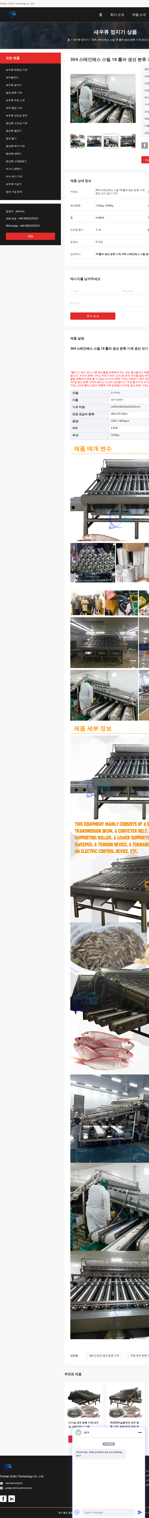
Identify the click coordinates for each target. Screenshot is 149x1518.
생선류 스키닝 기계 (16, 123)
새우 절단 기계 (14, 107)
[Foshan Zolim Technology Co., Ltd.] (11, 14)
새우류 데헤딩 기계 (16, 69)
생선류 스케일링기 (16, 161)
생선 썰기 (11, 138)
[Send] (140, 1512)
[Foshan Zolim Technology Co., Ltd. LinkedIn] (11, 1499)
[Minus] (140, 1432)
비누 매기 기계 (14, 176)
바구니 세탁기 (14, 168)
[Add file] (77, 1512)
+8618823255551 (28, 218)
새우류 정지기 (81, 39)
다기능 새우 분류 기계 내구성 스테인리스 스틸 (83, 1424)
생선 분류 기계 (14, 92)
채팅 (30, 236)
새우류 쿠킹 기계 (15, 100)
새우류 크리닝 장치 (16, 115)
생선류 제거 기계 (15, 146)
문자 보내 (93, 316)
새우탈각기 (12, 77)
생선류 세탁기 (14, 153)
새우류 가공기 (14, 184)
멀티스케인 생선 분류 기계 (104, 1355)
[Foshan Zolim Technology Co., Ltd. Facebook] (144, 145)
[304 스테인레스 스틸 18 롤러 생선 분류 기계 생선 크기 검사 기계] (103, 98)
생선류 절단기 (14, 130)
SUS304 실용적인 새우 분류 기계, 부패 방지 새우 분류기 (124, 1426)
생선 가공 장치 (14, 191)
